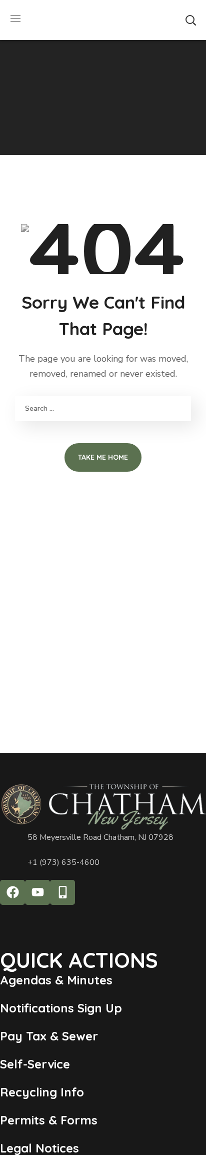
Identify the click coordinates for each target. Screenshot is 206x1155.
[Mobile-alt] (62, 892)
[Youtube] (37, 892)
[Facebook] (12, 892)
